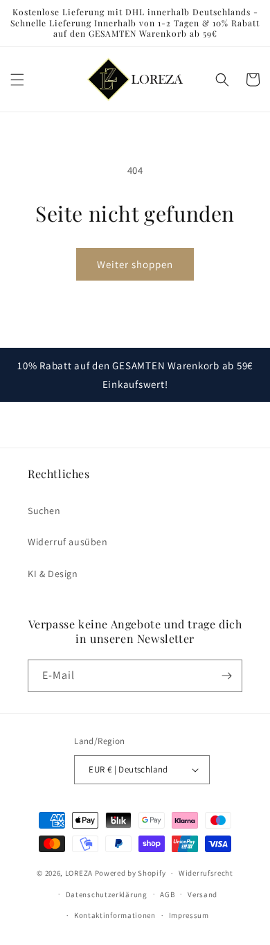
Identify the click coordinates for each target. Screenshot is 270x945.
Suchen (44, 510)
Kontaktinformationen (115, 915)
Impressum (189, 915)
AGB (167, 894)
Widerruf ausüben (68, 542)
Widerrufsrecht (206, 873)
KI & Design (53, 573)
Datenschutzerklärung (106, 894)
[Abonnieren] (226, 676)
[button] (17, 79)
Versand (202, 894)
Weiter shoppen (135, 264)
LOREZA (79, 873)
